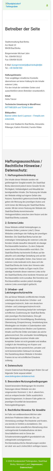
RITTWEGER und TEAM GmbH (19, 107)
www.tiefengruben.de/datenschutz (20, 376)
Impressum (36, 464)
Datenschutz (26, 467)
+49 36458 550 (15, 68)
